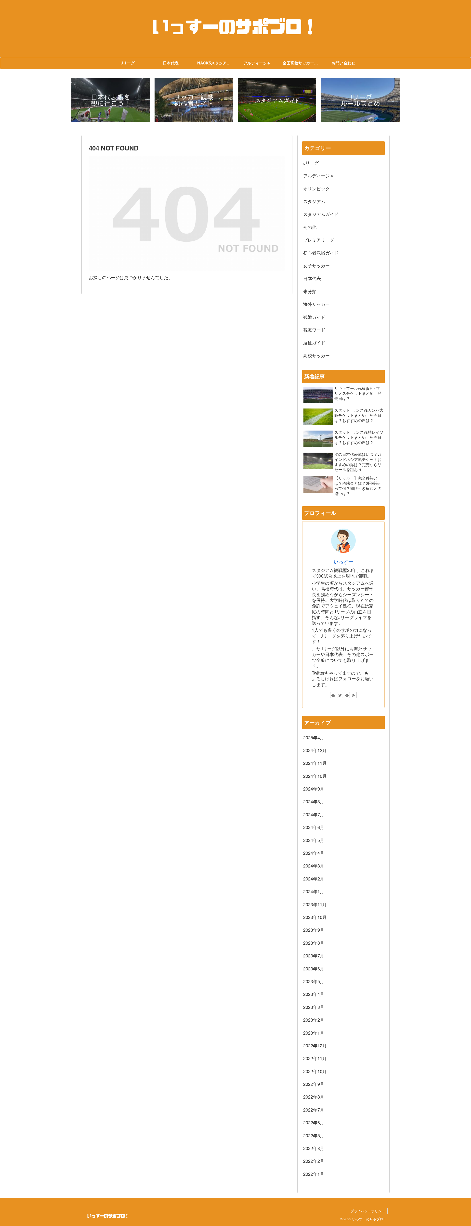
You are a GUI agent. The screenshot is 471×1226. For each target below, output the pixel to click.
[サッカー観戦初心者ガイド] (194, 100)
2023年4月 (313, 994)
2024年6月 (313, 827)
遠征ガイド (314, 342)
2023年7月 (313, 955)
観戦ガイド (314, 317)
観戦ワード (314, 329)
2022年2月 (313, 1161)
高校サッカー (316, 355)
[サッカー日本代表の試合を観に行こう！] (110, 100)
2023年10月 (315, 917)
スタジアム (314, 201)
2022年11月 (315, 1058)
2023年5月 (313, 981)
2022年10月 (315, 1071)
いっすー (343, 561)
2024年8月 (313, 801)
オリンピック (316, 188)
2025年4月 (313, 737)
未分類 (309, 291)
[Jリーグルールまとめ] (360, 100)
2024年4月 (313, 853)
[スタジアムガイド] (277, 100)
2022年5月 (313, 1135)
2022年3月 (313, 1148)
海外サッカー (316, 304)
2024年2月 (313, 878)
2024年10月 (315, 776)
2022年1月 (313, 1174)
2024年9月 (313, 788)
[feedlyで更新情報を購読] (347, 695)
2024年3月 (313, 865)
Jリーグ (311, 163)
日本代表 (312, 278)
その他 (309, 227)
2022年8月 (313, 1096)
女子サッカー (316, 265)
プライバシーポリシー (368, 1210)
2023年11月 (315, 904)
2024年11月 (315, 763)
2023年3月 (313, 1007)
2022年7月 (313, 1109)
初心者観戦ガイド (321, 252)
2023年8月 (313, 943)
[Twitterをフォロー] (340, 695)
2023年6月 (313, 968)
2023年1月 (313, 1032)
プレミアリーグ (318, 239)
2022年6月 (313, 1122)
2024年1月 (313, 891)
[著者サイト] (333, 695)
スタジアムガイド (321, 214)
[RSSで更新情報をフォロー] (354, 695)
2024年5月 (313, 840)
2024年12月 (315, 750)
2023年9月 (313, 930)
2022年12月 (315, 1045)
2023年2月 (313, 1019)
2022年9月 (313, 1084)
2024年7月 (313, 814)
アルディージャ (318, 175)
